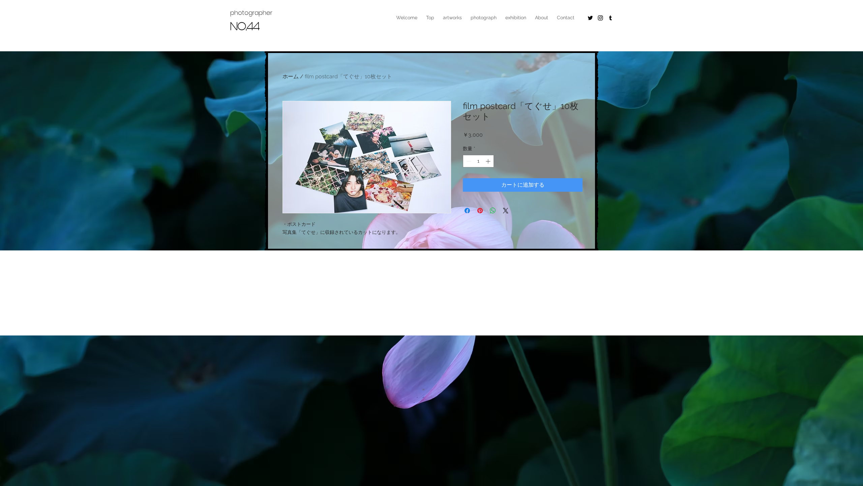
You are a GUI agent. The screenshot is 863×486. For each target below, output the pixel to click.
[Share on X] (506, 211)
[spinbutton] (478, 161)
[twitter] (590, 18)
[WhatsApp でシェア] (493, 211)
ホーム (290, 76)
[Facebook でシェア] (467, 211)
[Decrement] (468, 161)
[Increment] (488, 161)
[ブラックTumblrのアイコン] (610, 18)
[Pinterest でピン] (480, 211)
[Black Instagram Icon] (600, 18)
